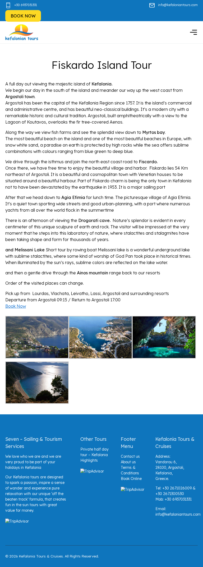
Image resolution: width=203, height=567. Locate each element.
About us (128, 462)
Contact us (130, 456)
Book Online (131, 478)
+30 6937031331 (25, 5)
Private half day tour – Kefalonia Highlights (94, 455)
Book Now (15, 306)
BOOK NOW (23, 16)
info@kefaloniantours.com (178, 5)
